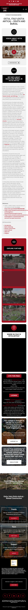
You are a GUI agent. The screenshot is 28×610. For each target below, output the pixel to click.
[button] (26, 9)
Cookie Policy (18, 606)
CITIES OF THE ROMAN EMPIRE (13, 15)
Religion (6, 233)
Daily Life (6, 231)
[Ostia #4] (14, 278)
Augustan (7, 144)
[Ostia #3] (14, 313)
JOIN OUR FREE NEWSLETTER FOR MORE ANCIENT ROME (14, 4)
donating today (21, 435)
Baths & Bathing (8, 227)
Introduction (7, 225)
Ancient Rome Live (17, 380)
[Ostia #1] (14, 295)
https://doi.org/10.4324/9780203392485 (14, 208)
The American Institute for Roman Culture (12, 424)
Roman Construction (9, 228)
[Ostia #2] (14, 261)
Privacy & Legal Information (9, 606)
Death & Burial (8, 230)
